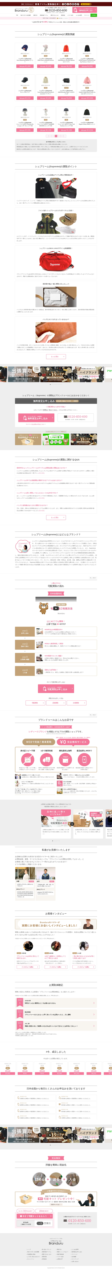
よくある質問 (79, 15)
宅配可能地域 (60, 1254)
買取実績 (63, 15)
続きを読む (42, 473)
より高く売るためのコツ (33, 1256)
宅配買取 (35, 703)
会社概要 (74, 1256)
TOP (17, 15)
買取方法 (35, 15)
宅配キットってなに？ (62, 1251)
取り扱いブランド (46, 1249)
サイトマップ (75, 1259)
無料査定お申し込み (77, 1251)
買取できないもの (54, 15)
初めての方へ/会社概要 (26, 15)
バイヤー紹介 (70, 15)
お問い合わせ (75, 1261)
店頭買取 (55, 703)
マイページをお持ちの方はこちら (35, 424)
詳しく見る (92, 577)
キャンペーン (30, 1259)
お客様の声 (60, 1259)
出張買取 (76, 703)
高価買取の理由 (31, 1254)
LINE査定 (94, 15)
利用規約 (44, 1259)
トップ (29, 1249)
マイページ (86, 15)
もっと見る (54, 356)
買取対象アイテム (44, 15)
